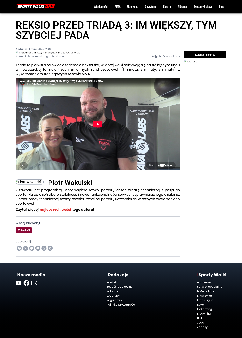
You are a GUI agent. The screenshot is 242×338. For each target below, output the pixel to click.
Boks (200, 305)
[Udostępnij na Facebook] (19, 248)
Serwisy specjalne (209, 287)
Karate (167, 6)
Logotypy (113, 296)
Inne (221, 6)
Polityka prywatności (121, 305)
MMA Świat (204, 296)
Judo (200, 323)
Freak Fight (205, 300)
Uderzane (132, 6)
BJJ (199, 318)
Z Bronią (182, 6)
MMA (118, 6)
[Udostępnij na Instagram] (31, 248)
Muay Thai (204, 314)
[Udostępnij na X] (25, 248)
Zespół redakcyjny (119, 287)
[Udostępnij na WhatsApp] (43, 248)
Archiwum (204, 282)
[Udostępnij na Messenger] (37, 248)
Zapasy (202, 327)
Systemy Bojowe (203, 6)
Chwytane (150, 6)
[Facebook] (26, 283)
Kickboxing (204, 309)
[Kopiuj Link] (50, 248)
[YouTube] (18, 283)
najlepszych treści (55, 209)
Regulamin (114, 300)
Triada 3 (24, 230)
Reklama (113, 291)
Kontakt (112, 282)
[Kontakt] (34, 283)
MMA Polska (205, 291)
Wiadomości (101, 6)
